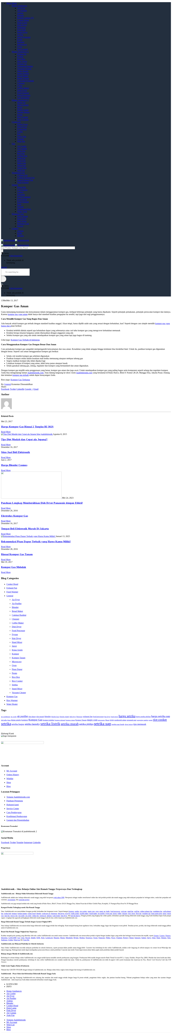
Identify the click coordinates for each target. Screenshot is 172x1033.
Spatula (20, 207)
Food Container (24, 197)
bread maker (93, 913)
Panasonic (101, 938)
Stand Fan (21, 165)
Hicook (27, 938)
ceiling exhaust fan (146, 911)
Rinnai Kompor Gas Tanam (17, 554)
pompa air (43, 916)
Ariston (20, 231)
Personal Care (18, 214)
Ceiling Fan (22, 156)
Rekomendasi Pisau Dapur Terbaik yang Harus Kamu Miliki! (36, 541)
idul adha (4, 720)
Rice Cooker (22, 117)
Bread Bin (21, 187)
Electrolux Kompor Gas (14, 515)
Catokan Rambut (19, 615)
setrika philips (86, 724)
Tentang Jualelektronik (16, 1020)
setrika (6, 724)
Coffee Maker (23, 88)
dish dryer (72, 716)
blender (47, 716)
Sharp (158, 938)
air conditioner (5, 716)
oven (112, 720)
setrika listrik (50, 724)
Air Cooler (21, 146)
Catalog (15, 228)
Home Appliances (19, 6)
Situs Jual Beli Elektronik (15, 452)
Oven (19, 47)
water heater (56, 916)
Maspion (56, 938)
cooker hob (7, 913)
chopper (124, 913)
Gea (18, 938)
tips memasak (139, 724)
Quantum (119, 938)
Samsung (137, 938)
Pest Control (22, 49)
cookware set (46, 913)
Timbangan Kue (24, 209)
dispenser (54, 913)
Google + (29, 389)
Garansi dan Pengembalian (17, 820)
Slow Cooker (22, 119)
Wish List (10, 1025)
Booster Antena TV (25, 18)
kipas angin (16, 720)
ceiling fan (35, 916)
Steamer (20, 139)
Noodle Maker (23, 112)
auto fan (7, 916)
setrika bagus (18, 724)
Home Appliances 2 (20, 52)
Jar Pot (20, 35)
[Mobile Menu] (2, 242)
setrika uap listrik (118, 724)
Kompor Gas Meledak (13, 567)
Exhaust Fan (11, 588)
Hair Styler (21, 221)
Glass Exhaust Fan (25, 180)
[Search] (2, 250)
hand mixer (114, 716)
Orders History (12, 775)
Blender (20, 15)
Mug (19, 204)
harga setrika (127, 716)
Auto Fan (21, 151)
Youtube (20, 842)
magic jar (102, 911)
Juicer (14, 646)
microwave (101, 720)
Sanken (143, 938)
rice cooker (160, 719)
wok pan (124, 911)
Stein (169, 938)
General (7, 384)
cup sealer (21, 916)
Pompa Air (21, 54)
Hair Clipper (22, 216)
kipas (9, 720)
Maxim (62, 938)
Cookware (16, 122)
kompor (24, 720)
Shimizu (163, 938)
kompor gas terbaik (20, 375)
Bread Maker (22, 76)
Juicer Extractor (24, 37)
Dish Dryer (22, 25)
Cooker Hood (23, 20)
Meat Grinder (23, 105)
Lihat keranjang (15, 256)
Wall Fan (21, 170)
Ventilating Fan (18, 173)
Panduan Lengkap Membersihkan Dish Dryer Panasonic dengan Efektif (42, 503)
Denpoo (168, 936)
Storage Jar (22, 64)
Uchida (10, 940)
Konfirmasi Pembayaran (16, 816)
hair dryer (107, 716)
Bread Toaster (23, 78)
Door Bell (21, 30)
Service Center (12, 808)
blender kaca (55, 716)
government (11, 900)
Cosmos (162, 936)
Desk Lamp (22, 23)
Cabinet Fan (22, 175)
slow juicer (129, 724)
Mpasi (107, 720)
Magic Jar (21, 102)
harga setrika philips (143, 717)
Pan (18, 134)
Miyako (20, 236)
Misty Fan (21, 163)
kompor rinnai (70, 720)
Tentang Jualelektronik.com (18, 797)
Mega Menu (11, 3)
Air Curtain (22, 148)
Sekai (153, 938)
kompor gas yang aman (18, 314)
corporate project (24, 900)
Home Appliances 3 (20, 100)
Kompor (20, 42)
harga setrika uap (160, 716)
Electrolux (4, 938)
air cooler (14, 716)
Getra (22, 938)
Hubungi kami (12, 805)
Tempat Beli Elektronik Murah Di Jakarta (25, 528)
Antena (20, 13)
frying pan (108, 913)
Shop (8, 782)
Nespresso (89, 938)
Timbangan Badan (25, 66)
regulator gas (146, 913)
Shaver (20, 226)
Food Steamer (23, 93)
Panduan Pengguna (14, 801)
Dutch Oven (22, 124)
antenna (49, 916)
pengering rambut (142, 720)
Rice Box (21, 59)
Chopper (21, 83)
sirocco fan (13, 916)
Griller (20, 131)
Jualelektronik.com (36, 373)
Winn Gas (17, 940)
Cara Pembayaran (14, 812)
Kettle (19, 39)
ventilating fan (157, 911)
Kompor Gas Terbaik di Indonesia (25, 340)
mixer (164, 913)
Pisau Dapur (17, 669)
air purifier (22, 716)
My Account (11, 771)
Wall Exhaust (22, 182)
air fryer (67, 913)
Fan (13, 144)
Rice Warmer (12, 700)
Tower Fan (21, 168)
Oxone (95, 938)
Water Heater (22, 71)
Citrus (19, 85)
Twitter (13, 389)
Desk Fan (21, 158)
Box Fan (21, 153)
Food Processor (23, 95)
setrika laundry (32, 724)
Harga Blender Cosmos (14, 465)
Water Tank (22, 211)
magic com (92, 720)
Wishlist (9, 778)
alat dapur (32, 717)
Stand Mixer (17, 689)
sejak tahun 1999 (58, 897)
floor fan (138, 913)
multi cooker (75, 913)
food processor (98, 717)
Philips (108, 938)
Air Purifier (22, 10)
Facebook (5, 389)
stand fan (130, 911)
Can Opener (22, 190)
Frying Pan (22, 129)
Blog (8, 786)
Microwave (22, 44)
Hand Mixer (17, 642)
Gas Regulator (23, 98)
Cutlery (20, 192)
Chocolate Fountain (25, 81)
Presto (19, 115)
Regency (125, 938)
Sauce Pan (21, 136)
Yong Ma (26, 940)
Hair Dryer (21, 219)
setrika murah (70, 724)
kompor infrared (60, 720)
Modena (82, 938)
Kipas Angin (17, 650)
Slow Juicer (22, 61)
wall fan (136, 911)
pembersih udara (120, 720)
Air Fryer (21, 8)
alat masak (40, 717)
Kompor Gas (11, 696)
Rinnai (131, 938)
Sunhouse (4, 940)
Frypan (15, 634)
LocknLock (49, 938)
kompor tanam (22, 913)
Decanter (21, 194)
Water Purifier (23, 73)
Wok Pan (21, 141)
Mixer (19, 107)
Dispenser (21, 27)
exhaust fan (88, 716)
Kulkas (20, 56)
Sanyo (149, 938)
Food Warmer (23, 202)
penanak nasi (131, 720)
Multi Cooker (23, 110)
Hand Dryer (22, 32)
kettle (108, 911)
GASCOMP (12, 938)
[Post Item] (27, 434)
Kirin (42, 938)
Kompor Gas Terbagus (20, 380)
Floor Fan (21, 161)
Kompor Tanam (18, 658)
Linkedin (37, 842)
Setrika (15, 685)
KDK (19, 233)
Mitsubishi (69, 938)
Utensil (15, 185)
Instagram (28, 842)
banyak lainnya (75, 916)
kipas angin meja (156, 913)
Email (35, 389)
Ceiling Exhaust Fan (26, 177)
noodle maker (84, 913)
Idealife (33, 938)
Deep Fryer (22, 90)
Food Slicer (22, 199)
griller (119, 913)
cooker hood (31, 913)
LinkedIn (20, 389)
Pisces (113, 938)
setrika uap (102, 723)
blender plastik (64, 716)
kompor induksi (48, 720)
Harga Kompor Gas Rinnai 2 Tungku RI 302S (27, 426)
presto (150, 720)
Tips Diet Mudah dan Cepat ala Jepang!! (24, 439)
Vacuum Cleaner (24, 69)
